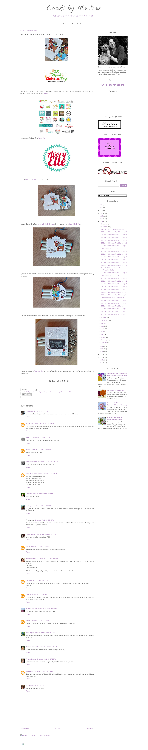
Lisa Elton (29, 494)
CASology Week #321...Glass (110, 275)
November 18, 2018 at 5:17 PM (45, 633)
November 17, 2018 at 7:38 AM (47, 474)
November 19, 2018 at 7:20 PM (43, 671)
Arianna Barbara (31, 608)
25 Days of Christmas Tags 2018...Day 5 (113, 303)
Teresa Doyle (30, 423)
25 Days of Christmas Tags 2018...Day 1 (113, 314)
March (103, 337)
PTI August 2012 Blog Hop (115, 390)
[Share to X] (28, 394)
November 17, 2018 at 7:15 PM (38, 580)
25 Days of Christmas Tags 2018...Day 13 (114, 278)
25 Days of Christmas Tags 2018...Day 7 (113, 295)
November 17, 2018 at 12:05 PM (43, 494)
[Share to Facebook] (30, 394)
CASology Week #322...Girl (109, 248)
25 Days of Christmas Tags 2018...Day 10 (114, 286)
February (104, 340)
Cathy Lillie (29, 671)
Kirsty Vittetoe (30, 534)
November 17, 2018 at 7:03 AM (48, 462)
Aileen (28, 546)
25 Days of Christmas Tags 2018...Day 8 (113, 292)
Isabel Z (28, 449)
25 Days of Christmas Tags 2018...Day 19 (114, 254)
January (104, 343)
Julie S (28, 437)
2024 (101, 205)
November (104, 227)
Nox (27, 411)
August (103, 323)
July (102, 326)
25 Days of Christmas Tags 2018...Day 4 (113, 306)
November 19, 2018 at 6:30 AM (47, 647)
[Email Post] (35, 389)
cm (27, 580)
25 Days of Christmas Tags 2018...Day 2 (113, 311)
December (104, 224)
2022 (101, 210)
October (104, 318)
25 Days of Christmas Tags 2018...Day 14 (114, 273)
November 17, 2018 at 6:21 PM (46, 534)
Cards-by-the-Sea (74, 8)
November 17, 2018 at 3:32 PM (41, 506)
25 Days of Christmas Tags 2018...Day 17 (114, 259)
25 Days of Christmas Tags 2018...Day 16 (114, 262)
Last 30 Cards (78, 23)
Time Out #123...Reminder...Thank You (113, 229)
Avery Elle (41, 138)
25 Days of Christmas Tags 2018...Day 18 (114, 257)
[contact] (122, 85)
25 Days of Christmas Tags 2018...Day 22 (114, 243)
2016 (101, 349)
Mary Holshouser (31, 474)
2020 (101, 216)
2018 (101, 221)
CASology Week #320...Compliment (112, 298)
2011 (101, 363)
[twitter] (103, 85)
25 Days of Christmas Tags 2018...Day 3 (113, 309)
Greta (28, 685)
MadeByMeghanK (32, 462)
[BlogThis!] (25, 394)
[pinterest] (111, 85)
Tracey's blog (38, 371)
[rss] (118, 85)
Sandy (28, 621)
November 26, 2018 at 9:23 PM (40, 685)
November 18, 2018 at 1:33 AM (47, 608)
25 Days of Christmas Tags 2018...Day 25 (114, 235)
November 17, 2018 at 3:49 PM (44, 520)
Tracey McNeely (31, 647)
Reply (28, 417)
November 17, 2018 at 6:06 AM (41, 449)
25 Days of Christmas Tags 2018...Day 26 (114, 232)
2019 (101, 219)
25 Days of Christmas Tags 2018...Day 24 (114, 237)
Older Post (89, 728)
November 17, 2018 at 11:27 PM (42, 594)
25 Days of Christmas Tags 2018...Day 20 (114, 251)
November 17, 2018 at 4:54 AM (45, 423)
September (105, 320)
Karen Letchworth (32, 558)
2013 (101, 357)
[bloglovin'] (115, 85)
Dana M (28, 594)
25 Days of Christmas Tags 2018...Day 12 (114, 281)
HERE (46, 93)
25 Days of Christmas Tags (34, 392)
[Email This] (23, 394)
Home (65, 23)
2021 (101, 213)
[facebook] (107, 85)
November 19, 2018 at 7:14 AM (46, 659)
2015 (101, 352)
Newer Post (25, 728)
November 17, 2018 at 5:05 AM (41, 437)
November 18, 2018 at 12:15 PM (41, 621)
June (103, 329)
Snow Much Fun (74, 224)
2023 (101, 208)
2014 (101, 354)
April (103, 334)
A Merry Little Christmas (33, 180)
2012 (101, 360)
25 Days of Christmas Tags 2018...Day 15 (114, 265)
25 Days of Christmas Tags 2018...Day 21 (114, 246)
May (102, 331)
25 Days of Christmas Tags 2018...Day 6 (113, 300)
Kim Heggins (30, 633)
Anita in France (31, 659)
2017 (101, 346)
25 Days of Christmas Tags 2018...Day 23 (114, 240)
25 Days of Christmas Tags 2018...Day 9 (113, 289)
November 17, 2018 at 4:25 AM (39, 411)
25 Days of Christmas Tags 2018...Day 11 (114, 284)
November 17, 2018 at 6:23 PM (48, 558)
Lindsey (28, 506)
